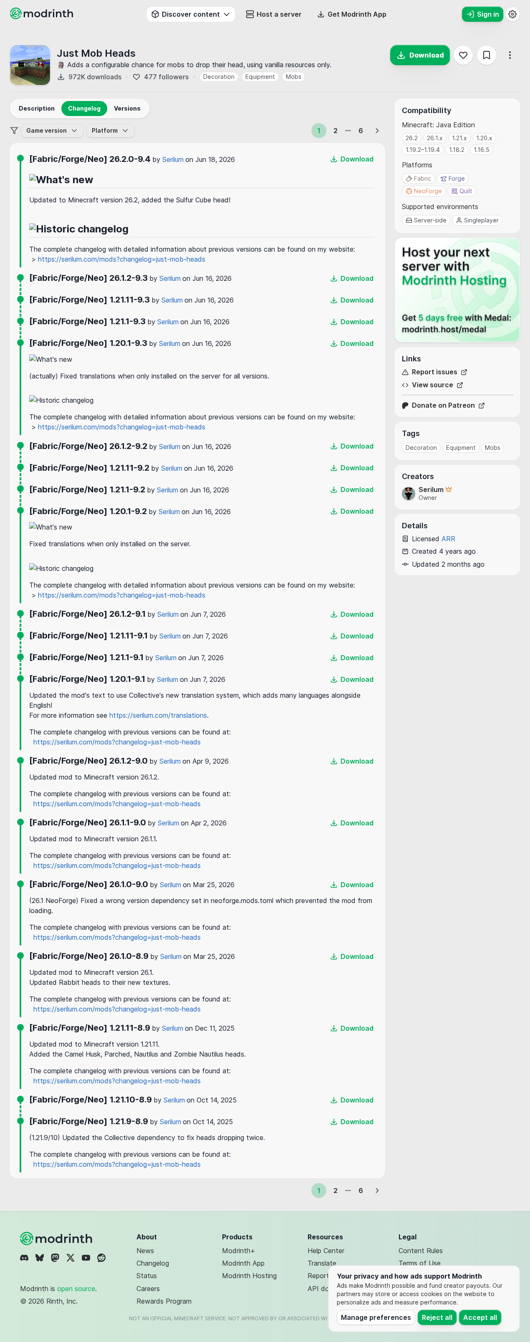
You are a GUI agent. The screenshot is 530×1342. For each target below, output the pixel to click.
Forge (457, 178)
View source (432, 385)
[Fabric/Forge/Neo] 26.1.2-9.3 (88, 278)
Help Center (326, 1250)
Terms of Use (420, 1263)
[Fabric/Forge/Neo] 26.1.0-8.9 (89, 956)
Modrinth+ (238, 1250)
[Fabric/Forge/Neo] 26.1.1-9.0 (87, 822)
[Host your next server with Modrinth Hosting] (457, 290)
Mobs (293, 76)
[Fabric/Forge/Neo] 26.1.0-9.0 (88, 884)
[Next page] (377, 130)
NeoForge (428, 190)
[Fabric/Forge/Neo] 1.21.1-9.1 (86, 657)
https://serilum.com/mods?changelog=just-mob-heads (121, 259)
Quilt (465, 190)
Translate (322, 1263)
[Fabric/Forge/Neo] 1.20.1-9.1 (87, 679)
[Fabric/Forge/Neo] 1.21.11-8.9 (89, 1028)
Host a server (279, 14)
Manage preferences (376, 1317)
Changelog (152, 1263)
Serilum (173, 159)
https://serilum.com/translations (158, 715)
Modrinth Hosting (249, 1275)
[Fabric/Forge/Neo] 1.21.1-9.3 (87, 321)
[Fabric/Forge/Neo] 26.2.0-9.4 (90, 159)
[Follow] (463, 55)
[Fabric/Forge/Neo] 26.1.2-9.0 (88, 761)
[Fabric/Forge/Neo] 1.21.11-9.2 (89, 468)
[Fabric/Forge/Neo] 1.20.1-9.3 (88, 343)
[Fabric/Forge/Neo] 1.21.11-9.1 (88, 636)
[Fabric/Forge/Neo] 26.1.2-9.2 (88, 446)
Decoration (219, 76)
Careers (148, 1288)
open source (76, 1288)
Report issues (434, 372)
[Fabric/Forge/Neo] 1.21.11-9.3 (89, 300)
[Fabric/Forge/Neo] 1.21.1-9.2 (87, 489)
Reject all (437, 1317)
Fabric (422, 178)
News (145, 1250)
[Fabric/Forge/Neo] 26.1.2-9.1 (87, 614)
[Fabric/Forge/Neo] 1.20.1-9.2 (88, 511)
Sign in (488, 14)
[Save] (487, 55)
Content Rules (421, 1250)
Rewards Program (164, 1301)
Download (426, 55)
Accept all (480, 1317)
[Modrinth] (57, 1238)
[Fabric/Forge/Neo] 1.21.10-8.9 (90, 1100)
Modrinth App (243, 1263)
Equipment (260, 76)
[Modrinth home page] (42, 17)
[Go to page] (348, 130)
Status (146, 1275)
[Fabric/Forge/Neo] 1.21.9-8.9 (88, 1121)
